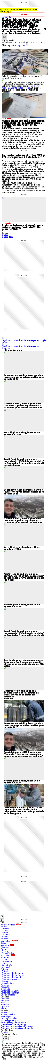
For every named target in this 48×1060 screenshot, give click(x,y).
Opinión (4, 969)
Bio (3, 963)
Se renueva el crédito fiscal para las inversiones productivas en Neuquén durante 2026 (24, 377)
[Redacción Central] (4, 35)
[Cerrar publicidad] (2, 916)
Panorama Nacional (11, 979)
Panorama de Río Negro (13, 975)
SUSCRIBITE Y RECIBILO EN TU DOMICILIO (18, 10)
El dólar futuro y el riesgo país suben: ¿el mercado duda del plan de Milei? (22, 227)
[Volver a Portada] (24, 14)
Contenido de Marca (10, 993)
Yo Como (5, 967)
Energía (4, 932)
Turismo (4, 936)
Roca (3, 1003)
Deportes (5, 947)
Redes (3, 943)
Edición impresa (8, 995)
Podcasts (5, 987)
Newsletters (9, 941)
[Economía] (4, 17)
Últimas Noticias (10, 925)
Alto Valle (5, 1001)
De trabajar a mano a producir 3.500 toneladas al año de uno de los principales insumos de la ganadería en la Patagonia (24, 810)
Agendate (7, 945)
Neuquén (5, 999)
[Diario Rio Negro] (3, 1041)
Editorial (5, 971)
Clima (4, 959)
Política (4, 927)
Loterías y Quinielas (9, 1018)
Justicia (5, 931)
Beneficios (5, 1032)
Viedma (4, 1008)
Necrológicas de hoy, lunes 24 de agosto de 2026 (22, 433)
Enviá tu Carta (8, 983)
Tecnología (7, 965)
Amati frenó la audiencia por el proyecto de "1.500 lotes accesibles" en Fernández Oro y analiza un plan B (24, 461)
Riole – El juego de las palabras (15, 1022)
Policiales (5, 985)
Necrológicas (6, 1016)
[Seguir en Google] (3, 80)
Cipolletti (5, 1006)
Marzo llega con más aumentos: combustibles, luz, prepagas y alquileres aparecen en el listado (23, 123)
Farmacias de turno (9, 1020)
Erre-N (5, 951)
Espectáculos (8, 953)
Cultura (4, 949)
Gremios (5, 929)
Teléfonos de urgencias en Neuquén (17, 1028)
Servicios (5, 938)
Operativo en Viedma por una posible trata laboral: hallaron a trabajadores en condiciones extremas (21, 693)
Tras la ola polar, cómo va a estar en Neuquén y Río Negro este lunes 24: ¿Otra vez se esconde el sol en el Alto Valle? (24, 663)
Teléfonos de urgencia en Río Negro (17, 1026)
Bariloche (5, 1004)
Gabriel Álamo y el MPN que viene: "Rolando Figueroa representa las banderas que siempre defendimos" (23, 405)
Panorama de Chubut (11, 977)
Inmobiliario (6, 989)
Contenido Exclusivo (10, 991)
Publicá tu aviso (8, 1014)
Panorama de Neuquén (12, 973)
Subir (5, 1038)
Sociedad (5, 957)
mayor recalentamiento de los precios (21, 87)
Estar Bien (7, 955)
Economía (6, 17)
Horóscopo (7, 961)
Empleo (4, 1012)
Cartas (5, 981)
